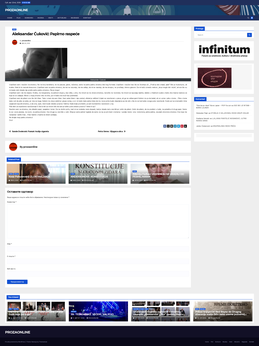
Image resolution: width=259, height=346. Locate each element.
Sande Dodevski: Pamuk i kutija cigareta (30, 131)
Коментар (11, 202)
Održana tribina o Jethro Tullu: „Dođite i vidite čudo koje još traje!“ (36, 313)
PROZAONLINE (16, 10)
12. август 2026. (17, 318)
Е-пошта (11, 256)
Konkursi (29, 18)
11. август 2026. (79, 318)
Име (9, 244)
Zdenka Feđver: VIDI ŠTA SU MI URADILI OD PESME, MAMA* (158, 175)
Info (10, 309)
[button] (248, 18)
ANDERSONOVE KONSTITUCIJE (89, 176)
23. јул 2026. (140, 318)
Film (18, 18)
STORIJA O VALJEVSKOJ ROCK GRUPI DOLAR (230, 113)
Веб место (11, 269)
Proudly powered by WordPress (15, 342)
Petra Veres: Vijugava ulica (110, 131)
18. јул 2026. (202, 318)
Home (9, 18)
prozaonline (26, 41)
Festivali (136, 309)
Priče (14, 29)
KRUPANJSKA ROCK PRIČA (224, 126)
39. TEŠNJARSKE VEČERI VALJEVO (92, 314)
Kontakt (87, 18)
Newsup (34, 342)
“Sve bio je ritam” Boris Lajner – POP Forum (213, 105)
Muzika (41, 18)
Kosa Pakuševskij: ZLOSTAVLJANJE (29, 176)
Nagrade (75, 18)
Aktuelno (61, 18)
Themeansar (43, 342)
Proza (16, 174)
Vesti (50, 18)
